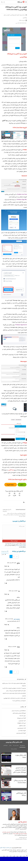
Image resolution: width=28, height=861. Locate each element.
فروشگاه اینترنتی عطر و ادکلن (19, 713)
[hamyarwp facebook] (10, 856)
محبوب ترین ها (16, 745)
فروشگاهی (5, 745)
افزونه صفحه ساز (22, 730)
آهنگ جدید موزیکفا (21, 718)
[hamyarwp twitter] (20, 856)
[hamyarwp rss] (7, 856)
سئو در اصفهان (22, 725)
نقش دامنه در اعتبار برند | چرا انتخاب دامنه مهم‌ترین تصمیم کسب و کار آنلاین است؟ (15, 699)
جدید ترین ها (4, 551)
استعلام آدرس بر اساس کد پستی (19, 710)
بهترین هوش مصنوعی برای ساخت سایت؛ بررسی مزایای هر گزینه (14, 685)
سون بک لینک (23, 715)
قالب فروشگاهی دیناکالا (21, 794)
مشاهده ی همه (14, 749)
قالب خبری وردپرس (21, 728)
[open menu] (26, 2)
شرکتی (10, 745)
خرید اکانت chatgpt (21, 723)
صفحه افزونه (10, 485)
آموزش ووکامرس (20, 121)
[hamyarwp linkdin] (17, 856)
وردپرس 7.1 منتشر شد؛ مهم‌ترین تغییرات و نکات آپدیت (14, 688)
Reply (5, 566)
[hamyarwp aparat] (4, 856)
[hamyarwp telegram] (14, 856)
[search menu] (2, 2)
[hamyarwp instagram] (24, 856)
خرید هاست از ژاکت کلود (5, 848)
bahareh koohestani (20, 509)
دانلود (21, 485)
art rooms (17, 619)
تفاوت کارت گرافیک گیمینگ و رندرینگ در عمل (16, 691)
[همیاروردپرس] (20, 2)
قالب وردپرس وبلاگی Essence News (20, 781)
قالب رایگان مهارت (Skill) (20, 756)
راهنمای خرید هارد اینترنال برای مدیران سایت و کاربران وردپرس (14, 694)
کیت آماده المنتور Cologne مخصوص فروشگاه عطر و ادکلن (19, 770)
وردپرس (12, 102)
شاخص (3, 554)
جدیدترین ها (22, 745)
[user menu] (4, 2)
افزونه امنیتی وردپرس (21, 733)
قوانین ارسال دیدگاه (21, 545)
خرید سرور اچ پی (22, 720)
